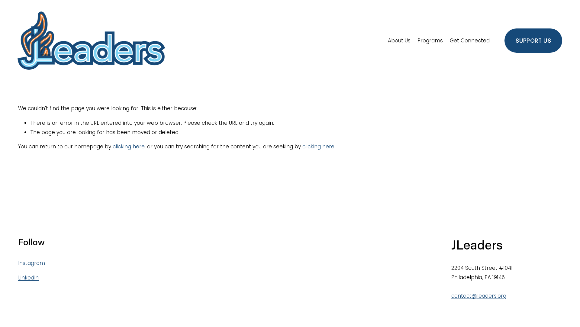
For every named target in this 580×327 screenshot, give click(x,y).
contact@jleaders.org (478, 295)
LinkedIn (28, 277)
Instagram (31, 263)
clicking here (129, 146)
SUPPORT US (533, 41)
